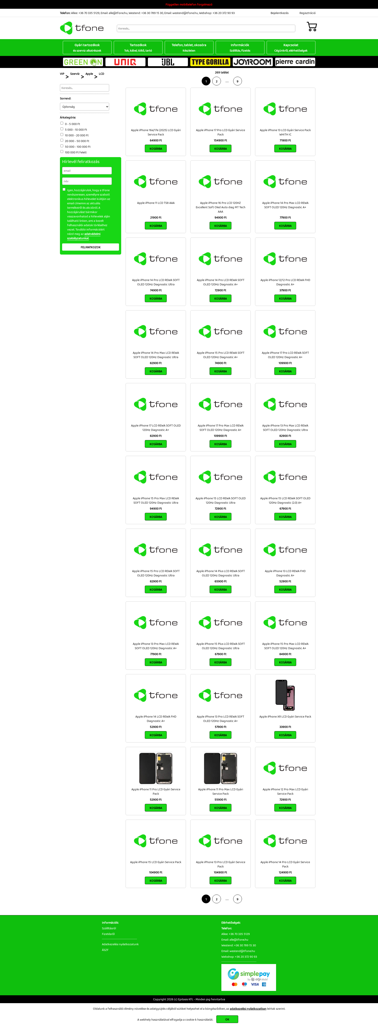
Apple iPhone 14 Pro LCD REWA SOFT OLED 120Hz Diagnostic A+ (220, 282)
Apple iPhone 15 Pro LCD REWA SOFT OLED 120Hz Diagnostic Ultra (156, 573)
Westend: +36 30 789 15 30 (146, 13)
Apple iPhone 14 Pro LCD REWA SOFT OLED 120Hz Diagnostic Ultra (156, 282)
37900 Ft (285, 290)
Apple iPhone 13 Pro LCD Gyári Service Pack (220, 864)
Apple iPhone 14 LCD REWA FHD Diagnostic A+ (155, 718)
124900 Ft (285, 872)
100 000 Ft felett (76, 152)
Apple (89, 73)
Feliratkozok (91, 247)
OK (227, 1019)
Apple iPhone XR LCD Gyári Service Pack (285, 716)
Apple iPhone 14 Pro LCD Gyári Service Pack (285, 864)
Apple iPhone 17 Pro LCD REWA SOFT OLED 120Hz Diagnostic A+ (285, 354)
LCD (101, 73)
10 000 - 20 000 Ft (77, 135)
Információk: (110, 922)
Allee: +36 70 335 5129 (85, 13)
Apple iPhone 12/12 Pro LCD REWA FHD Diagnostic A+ (285, 282)
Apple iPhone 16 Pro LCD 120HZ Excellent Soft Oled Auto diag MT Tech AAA (220, 207)
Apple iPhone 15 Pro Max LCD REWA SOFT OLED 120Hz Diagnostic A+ (285, 646)
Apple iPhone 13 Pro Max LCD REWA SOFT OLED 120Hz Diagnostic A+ (156, 646)
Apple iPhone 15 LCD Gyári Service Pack (155, 862)
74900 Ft (156, 290)
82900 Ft (156, 363)
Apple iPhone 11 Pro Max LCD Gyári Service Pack (220, 791)
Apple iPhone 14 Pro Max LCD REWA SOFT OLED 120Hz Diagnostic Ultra (156, 354)
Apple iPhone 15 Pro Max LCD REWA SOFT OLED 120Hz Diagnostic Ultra (156, 500)
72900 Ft (220, 290)
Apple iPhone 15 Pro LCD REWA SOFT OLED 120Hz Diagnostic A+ (220, 354)
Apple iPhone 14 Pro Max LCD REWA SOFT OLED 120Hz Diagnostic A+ (285, 205)
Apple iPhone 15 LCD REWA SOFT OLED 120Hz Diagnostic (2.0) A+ (285, 500)
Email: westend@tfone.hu (181, 13)
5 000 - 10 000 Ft (76, 129)
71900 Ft (285, 140)
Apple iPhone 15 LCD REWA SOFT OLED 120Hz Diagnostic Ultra (221, 500)
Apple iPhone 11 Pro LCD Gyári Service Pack (155, 791)
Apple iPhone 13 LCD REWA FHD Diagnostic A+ (285, 573)
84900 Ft (285, 654)
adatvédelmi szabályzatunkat (83, 236)
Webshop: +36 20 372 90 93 (217, 13)
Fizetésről (108, 934)
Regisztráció (307, 13)
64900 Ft (156, 140)
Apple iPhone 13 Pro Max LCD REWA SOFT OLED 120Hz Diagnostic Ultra (285, 427)
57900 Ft (220, 727)
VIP (62, 73)
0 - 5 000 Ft (72, 124)
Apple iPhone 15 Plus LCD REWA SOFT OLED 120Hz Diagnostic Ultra (220, 646)
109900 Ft (285, 363)
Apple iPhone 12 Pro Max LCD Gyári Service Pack (285, 791)
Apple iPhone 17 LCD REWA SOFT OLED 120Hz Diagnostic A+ (156, 427)
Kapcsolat (291, 47)
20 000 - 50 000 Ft (77, 141)
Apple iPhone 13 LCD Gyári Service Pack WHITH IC (285, 132)
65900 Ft (221, 581)
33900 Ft (285, 727)
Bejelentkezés (280, 13)
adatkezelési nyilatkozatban (248, 1008)
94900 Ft (221, 217)
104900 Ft (155, 872)
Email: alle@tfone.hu (114, 13)
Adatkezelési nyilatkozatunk (120, 944)
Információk (240, 47)
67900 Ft (285, 508)
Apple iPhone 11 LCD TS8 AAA (156, 203)
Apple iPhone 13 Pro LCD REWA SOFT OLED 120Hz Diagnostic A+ (220, 718)
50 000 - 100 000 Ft (78, 146)
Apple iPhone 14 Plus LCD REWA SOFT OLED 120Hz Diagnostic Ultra (220, 573)
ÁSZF (105, 950)
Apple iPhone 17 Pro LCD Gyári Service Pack (220, 132)
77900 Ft (285, 217)
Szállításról (109, 928)
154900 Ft (220, 140)
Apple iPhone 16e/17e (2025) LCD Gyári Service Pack (156, 132)
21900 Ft (155, 217)
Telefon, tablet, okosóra (189, 47)
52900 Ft (285, 581)
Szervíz (75, 73)
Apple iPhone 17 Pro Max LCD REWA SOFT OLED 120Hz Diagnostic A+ (220, 427)
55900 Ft (221, 799)
